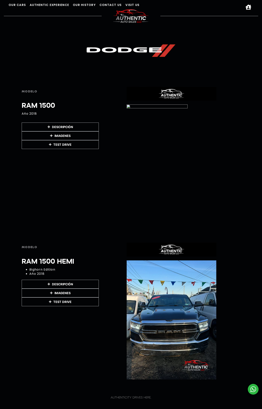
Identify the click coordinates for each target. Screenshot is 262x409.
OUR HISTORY (84, 5)
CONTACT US (111, 5)
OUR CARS (17, 5)
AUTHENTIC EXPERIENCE (49, 5)
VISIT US (132, 5)
